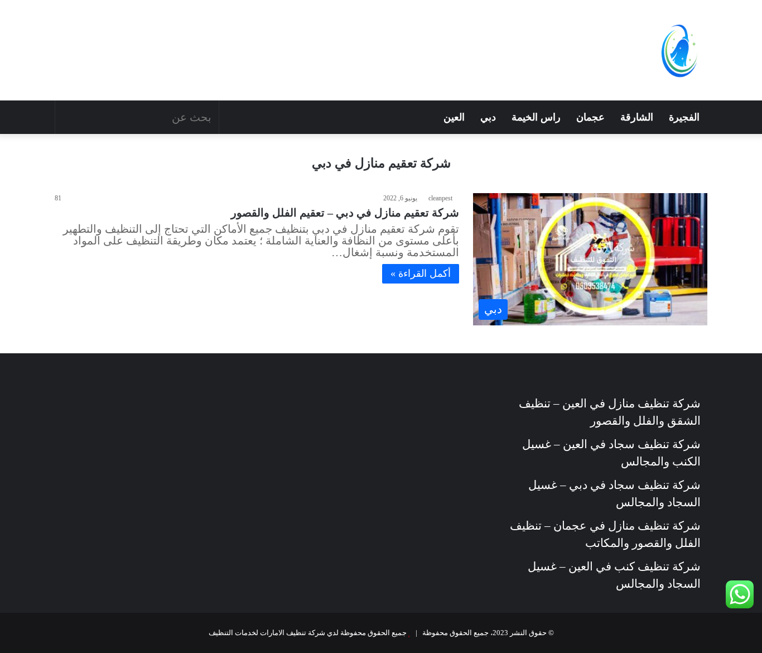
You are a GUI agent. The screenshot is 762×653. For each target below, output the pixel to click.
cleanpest (440, 198)
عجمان (590, 117)
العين (454, 117)
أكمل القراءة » (420, 273)
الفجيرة (684, 117)
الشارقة (636, 117)
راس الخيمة (536, 117)
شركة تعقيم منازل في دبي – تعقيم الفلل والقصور (345, 213)
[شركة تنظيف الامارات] (679, 50)
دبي (488, 117)
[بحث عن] (66, 117)
